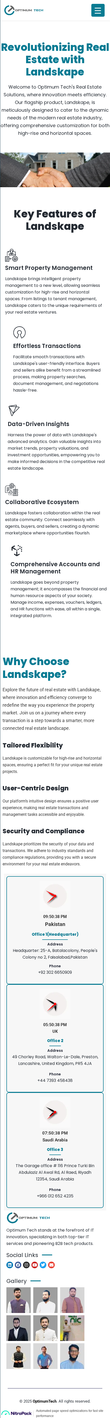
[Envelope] (51, 1265)
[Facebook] (18, 1265)
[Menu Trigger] (98, 10)
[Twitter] (43, 1265)
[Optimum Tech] (23, 10)
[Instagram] (26, 1265)
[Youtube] (34, 1265)
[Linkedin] (9, 1265)
